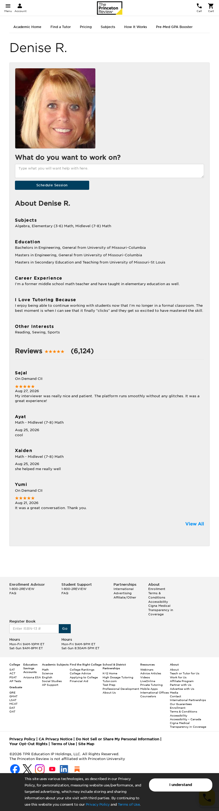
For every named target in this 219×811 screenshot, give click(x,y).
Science (47, 673)
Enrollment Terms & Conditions (156, 593)
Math (45, 669)
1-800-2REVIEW (21, 589)
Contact (175, 696)
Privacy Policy (98, 804)
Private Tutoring (151, 684)
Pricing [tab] (86, 27)
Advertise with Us (182, 688)
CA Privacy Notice (55, 739)
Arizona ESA (32, 677)
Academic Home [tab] (27, 27)
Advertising (123, 593)
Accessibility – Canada (185, 719)
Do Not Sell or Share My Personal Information (117, 739)
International (124, 589)
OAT (12, 711)
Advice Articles (150, 673)
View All (194, 523)
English (47, 677)
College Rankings (82, 669)
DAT (12, 707)
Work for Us (178, 677)
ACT (12, 673)
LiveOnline (147, 681)
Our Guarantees (181, 704)
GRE (12, 692)
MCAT (13, 703)
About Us (109, 692)
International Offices (154, 692)
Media (174, 692)
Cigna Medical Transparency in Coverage (160, 610)
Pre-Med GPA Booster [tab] (174, 27)
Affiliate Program (182, 681)
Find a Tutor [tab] (60, 27)
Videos (145, 677)
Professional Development (121, 688)
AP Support (50, 684)
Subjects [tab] (108, 27)
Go (64, 629)
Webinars (146, 669)
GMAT (13, 696)
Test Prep (109, 684)
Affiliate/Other (125, 597)
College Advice (80, 673)
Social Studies (52, 681)
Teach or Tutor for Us (184, 673)
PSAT (13, 677)
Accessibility (158, 602)
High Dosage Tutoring (118, 677)
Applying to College (84, 677)
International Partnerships (188, 700)
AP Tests (15, 681)
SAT (12, 669)
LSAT (13, 700)
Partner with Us (180, 684)
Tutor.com (110, 681)
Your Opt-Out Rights (28, 744)
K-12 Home (110, 673)
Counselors (148, 696)
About (174, 669)
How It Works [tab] (135, 27)
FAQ (12, 593)
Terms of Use (129, 804)
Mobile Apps (149, 688)
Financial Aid (79, 681)
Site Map (86, 744)
